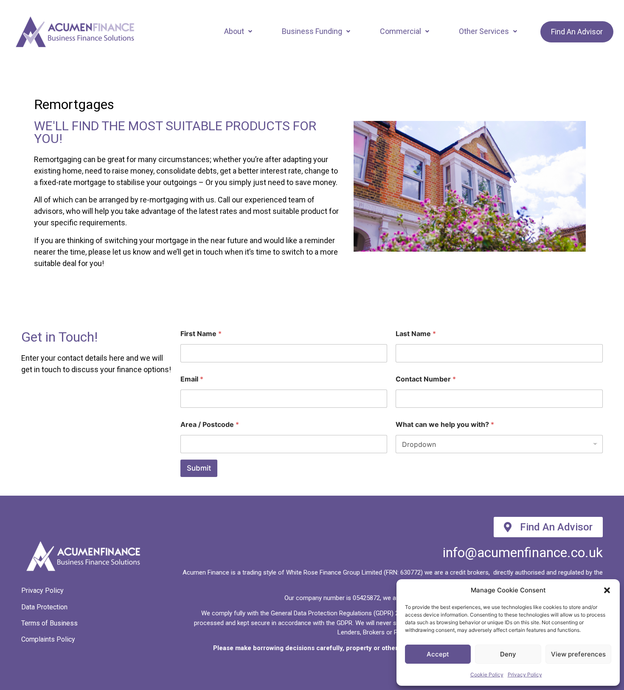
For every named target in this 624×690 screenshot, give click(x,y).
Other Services (484, 31)
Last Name (416, 334)
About (234, 31)
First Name (201, 334)
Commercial (400, 31)
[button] (607, 590)
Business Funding (312, 31)
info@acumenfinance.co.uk (523, 552)
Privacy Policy (525, 674)
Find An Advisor (577, 31)
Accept (438, 654)
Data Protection (44, 607)
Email (191, 379)
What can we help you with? (445, 425)
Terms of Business (49, 623)
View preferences (578, 654)
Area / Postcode (209, 425)
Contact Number (426, 379)
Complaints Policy (48, 639)
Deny (508, 654)
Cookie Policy (486, 674)
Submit (199, 468)
